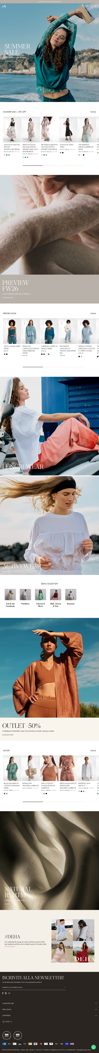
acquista (6, 472)
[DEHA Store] (4, 6)
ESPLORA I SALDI (10, 61)
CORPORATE (6, 1015)
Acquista (6, 571)
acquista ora (7, 735)
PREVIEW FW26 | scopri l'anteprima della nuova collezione (50, 2)
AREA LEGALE (6, 1009)
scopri (7, 904)
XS (7, 136)
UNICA (31, 778)
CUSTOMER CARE (8, 1003)
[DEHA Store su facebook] (2, 993)
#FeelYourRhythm (10, 946)
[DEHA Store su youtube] (9, 993)
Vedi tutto (93, 112)
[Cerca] (87, 6)
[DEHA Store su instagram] (6, 993)
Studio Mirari (87, 1050)
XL (12, 140)
